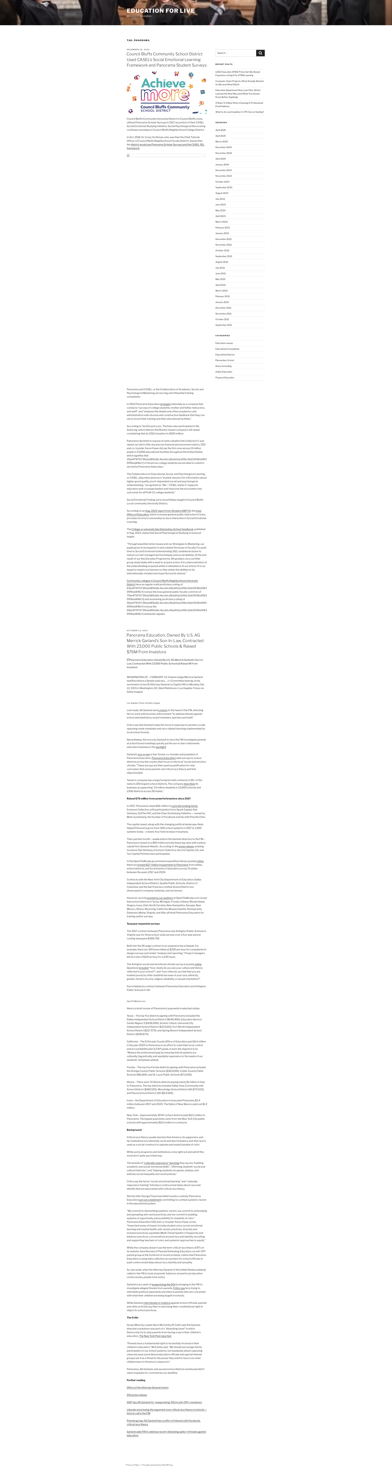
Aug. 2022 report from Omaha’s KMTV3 (168, 510)
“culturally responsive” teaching (161, 1163)
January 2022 (222, 302)
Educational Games (225, 354)
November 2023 (223, 176)
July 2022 (220, 267)
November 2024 (223, 153)
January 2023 (222, 233)
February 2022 (222, 296)
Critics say (179, 1288)
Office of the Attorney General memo (148, 1387)
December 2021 (223, 307)
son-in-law (144, 754)
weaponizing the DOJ (163, 1284)
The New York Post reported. (155, 1336)
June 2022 (220, 273)
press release (186, 846)
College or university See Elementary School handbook (162, 529)
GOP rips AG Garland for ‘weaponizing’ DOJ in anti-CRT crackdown (164, 1402)
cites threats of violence (156, 1302)
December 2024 (223, 147)
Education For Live (161, 10)
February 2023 (222, 227)
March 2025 (221, 141)
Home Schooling (223, 366)
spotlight (161, 747)
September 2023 (223, 187)
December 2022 (223, 239)
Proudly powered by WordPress (157, 1465)
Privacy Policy (133, 1465)
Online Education (223, 371)
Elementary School (224, 360)
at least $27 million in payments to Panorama (162, 864)
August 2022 (221, 262)
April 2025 (220, 136)
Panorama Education (164, 758)
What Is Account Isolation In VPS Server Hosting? (239, 112)
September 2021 (223, 325)
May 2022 (220, 279)
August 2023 (221, 193)
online (200, 861)
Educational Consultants (227, 349)
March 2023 (221, 221)
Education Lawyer (224, 343)
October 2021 (222, 319)
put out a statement (150, 1199)
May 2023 (220, 210)
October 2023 (222, 181)
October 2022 (222, 250)
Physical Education (224, 377)
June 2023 (220, 204)
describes (189, 783)
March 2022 (221, 290)
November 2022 (223, 244)
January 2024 (222, 164)
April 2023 (220, 216)
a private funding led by (184, 805)
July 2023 (220, 199)
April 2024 (220, 158)
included (144, 967)
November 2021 (223, 313)
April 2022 (220, 285)
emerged (165, 404)
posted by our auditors (160, 898)
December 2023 (223, 170)
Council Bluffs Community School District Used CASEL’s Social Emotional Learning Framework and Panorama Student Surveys (166, 59)
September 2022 (223, 256)
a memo (163, 710)
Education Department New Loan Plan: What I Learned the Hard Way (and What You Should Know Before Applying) (238, 93)
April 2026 (220, 130)
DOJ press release (137, 1394)
